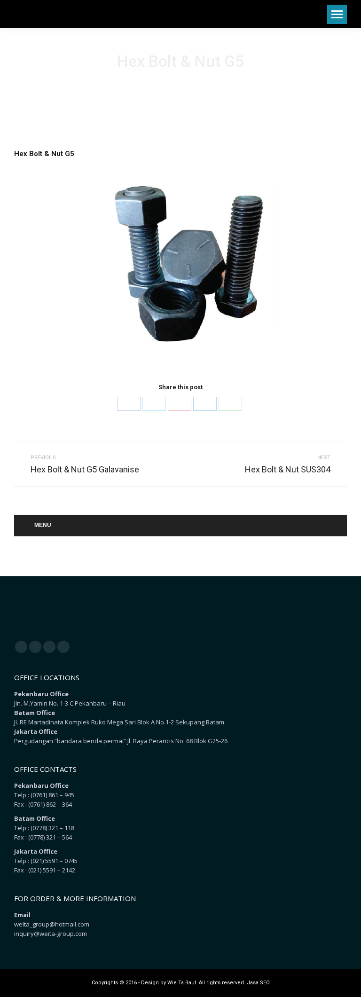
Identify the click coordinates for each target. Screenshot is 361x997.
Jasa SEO (258, 983)
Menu (42, 525)
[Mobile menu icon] (337, 14)
